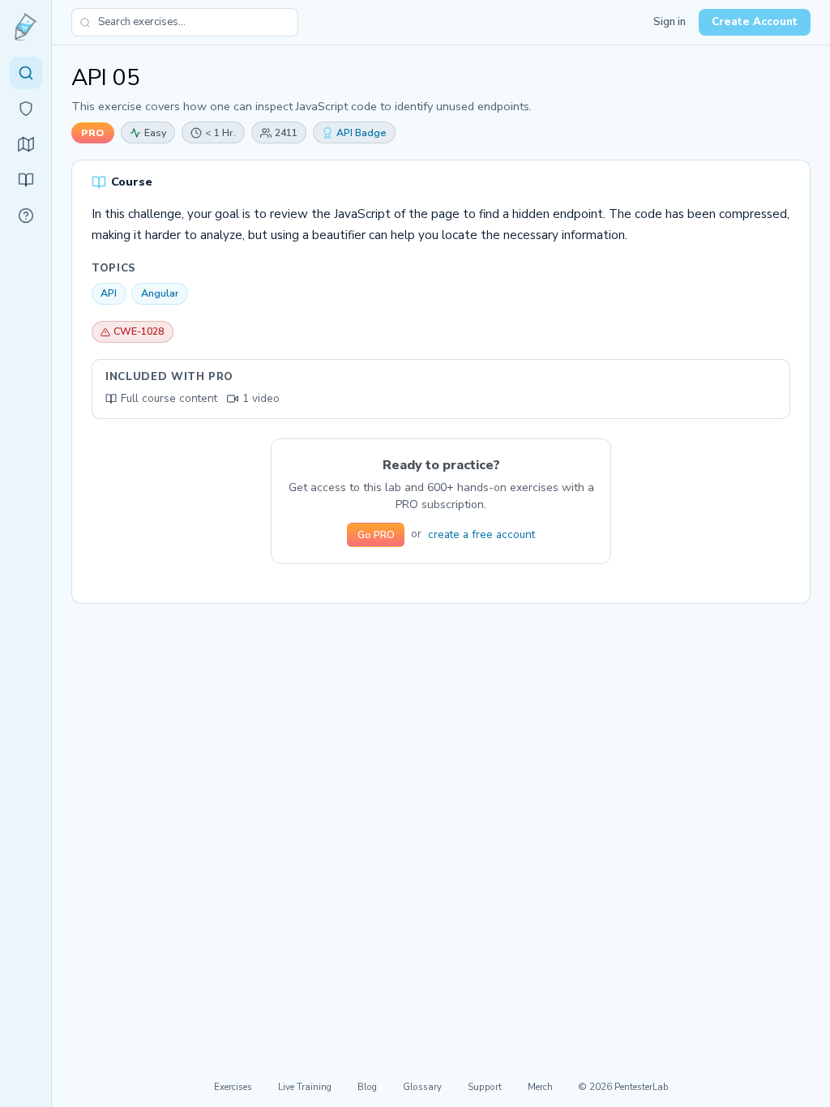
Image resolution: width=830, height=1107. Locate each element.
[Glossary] (26, 215)
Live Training (305, 1086)
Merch (540, 1086)
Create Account (755, 22)
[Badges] (26, 108)
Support (485, 1086)
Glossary (422, 1086)
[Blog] (26, 180)
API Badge (361, 132)
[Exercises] (26, 73)
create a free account (481, 534)
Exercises (233, 1086)
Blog (367, 1086)
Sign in (669, 22)
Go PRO (376, 534)
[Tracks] (26, 144)
